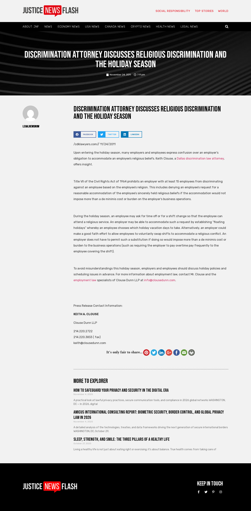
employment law (84, 280)
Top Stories (204, 11)
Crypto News (141, 26)
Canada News (115, 26)
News (48, 26)
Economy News (69, 26)
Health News (165, 26)
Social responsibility (173, 11)
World (223, 11)
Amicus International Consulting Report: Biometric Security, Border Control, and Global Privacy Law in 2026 (148, 414)
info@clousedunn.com (159, 280)
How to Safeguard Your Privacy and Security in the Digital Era (121, 390)
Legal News (189, 26)
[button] (227, 26)
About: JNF (31, 26)
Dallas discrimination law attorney (200, 158)
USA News (92, 26)
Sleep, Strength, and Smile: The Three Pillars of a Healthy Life (121, 439)
